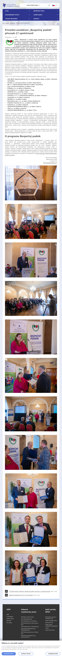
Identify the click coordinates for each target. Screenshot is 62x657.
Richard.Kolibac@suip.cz (50, 163)
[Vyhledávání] (49, 5)
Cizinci (47, 628)
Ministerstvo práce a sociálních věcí (50, 617)
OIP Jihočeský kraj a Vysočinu (29, 621)
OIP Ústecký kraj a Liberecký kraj (30, 626)
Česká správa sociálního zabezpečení (51, 625)
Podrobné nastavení (53, 653)
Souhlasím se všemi (8, 653)
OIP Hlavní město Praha (27, 617)
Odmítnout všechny (26, 653)
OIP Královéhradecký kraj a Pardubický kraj (28, 629)
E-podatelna (10, 616)
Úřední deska (10, 618)
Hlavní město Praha (32, 5)
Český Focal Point (50, 630)
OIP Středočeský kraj (26, 619)
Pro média (9, 622)
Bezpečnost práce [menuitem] (39, 11)
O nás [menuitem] (6, 11)
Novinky (9, 620)
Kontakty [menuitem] (36, 18)
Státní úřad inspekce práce (11, 5)
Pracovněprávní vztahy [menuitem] (12, 15)
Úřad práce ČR (49, 622)
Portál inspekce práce (51, 620)
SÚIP (8, 614)
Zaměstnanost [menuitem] (38, 15)
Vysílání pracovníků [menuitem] (11, 18)
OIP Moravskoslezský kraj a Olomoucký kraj (28, 636)
